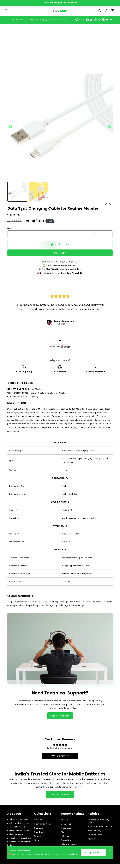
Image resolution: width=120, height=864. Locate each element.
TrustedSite (66, 840)
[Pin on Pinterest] (95, 19)
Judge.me (65, 836)
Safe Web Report (69, 844)
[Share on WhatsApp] (99, 19)
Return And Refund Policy (100, 826)
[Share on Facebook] (87, 19)
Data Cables (40, 832)
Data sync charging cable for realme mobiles (50, 19)
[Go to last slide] (10, 126)
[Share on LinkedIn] (103, 19)
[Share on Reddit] (107, 19)
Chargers (38, 827)
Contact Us (66, 823)
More (36, 840)
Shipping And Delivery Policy (98, 821)
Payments (92, 838)
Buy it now (60, 253)
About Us (65, 819)
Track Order (66, 827)
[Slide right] (112, 3)
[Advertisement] (60, 45)
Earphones (39, 836)
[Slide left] (8, 3)
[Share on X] (91, 19)
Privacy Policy (94, 830)
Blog (63, 832)
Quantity (10, 228)
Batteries (38, 819)
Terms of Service (96, 834)
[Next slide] (109, 126)
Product (19, 19)
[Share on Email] (111, 19)
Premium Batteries (42, 823)
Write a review (59, 755)
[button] (6, 10)
